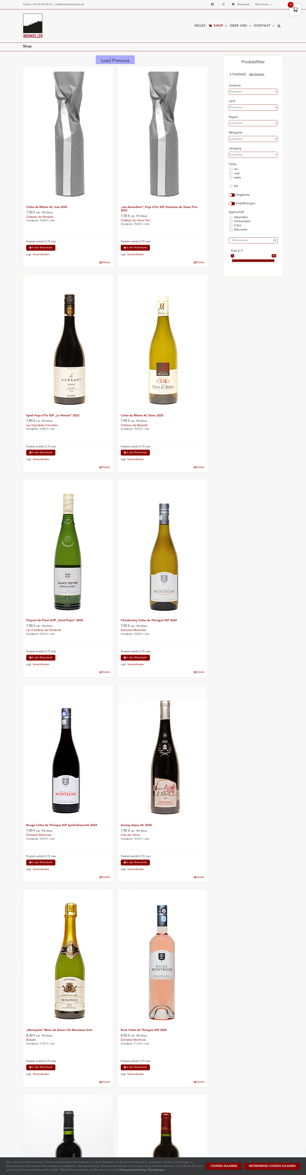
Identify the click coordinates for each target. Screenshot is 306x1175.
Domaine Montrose (133, 630)
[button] (279, 25)
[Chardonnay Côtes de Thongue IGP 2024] (163, 547)
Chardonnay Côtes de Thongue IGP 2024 (149, 620)
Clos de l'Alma (130, 835)
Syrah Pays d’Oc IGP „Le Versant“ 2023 (52, 415)
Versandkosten (41, 254)
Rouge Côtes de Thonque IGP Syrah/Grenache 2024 (61, 825)
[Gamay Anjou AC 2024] (163, 752)
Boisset (31, 1039)
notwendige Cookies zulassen (272, 1166)
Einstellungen (156, 1170)
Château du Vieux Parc (136, 220)
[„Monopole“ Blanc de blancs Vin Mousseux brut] (68, 957)
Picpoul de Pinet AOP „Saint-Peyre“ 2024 (54, 620)
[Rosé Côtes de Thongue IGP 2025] (163, 957)
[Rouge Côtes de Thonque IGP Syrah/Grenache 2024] (68, 752)
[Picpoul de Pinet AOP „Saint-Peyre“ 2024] (68, 547)
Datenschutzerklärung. (133, 1170)
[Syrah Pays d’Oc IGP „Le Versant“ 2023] (68, 342)
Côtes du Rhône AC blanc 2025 (142, 415)
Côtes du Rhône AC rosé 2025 (46, 207)
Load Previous (115, 61)
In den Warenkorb (42, 247)
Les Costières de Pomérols (43, 630)
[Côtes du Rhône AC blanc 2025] (163, 342)
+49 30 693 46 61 (42, 4)
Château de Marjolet (39, 216)
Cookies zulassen (223, 1166)
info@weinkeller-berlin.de (69, 4)
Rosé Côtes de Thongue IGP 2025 (144, 1030)
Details (106, 262)
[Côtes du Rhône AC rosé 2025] (68, 133)
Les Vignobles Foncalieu (42, 425)
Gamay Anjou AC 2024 (136, 825)
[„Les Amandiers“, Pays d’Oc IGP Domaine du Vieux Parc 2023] (163, 133)
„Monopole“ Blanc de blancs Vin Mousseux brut (59, 1030)
